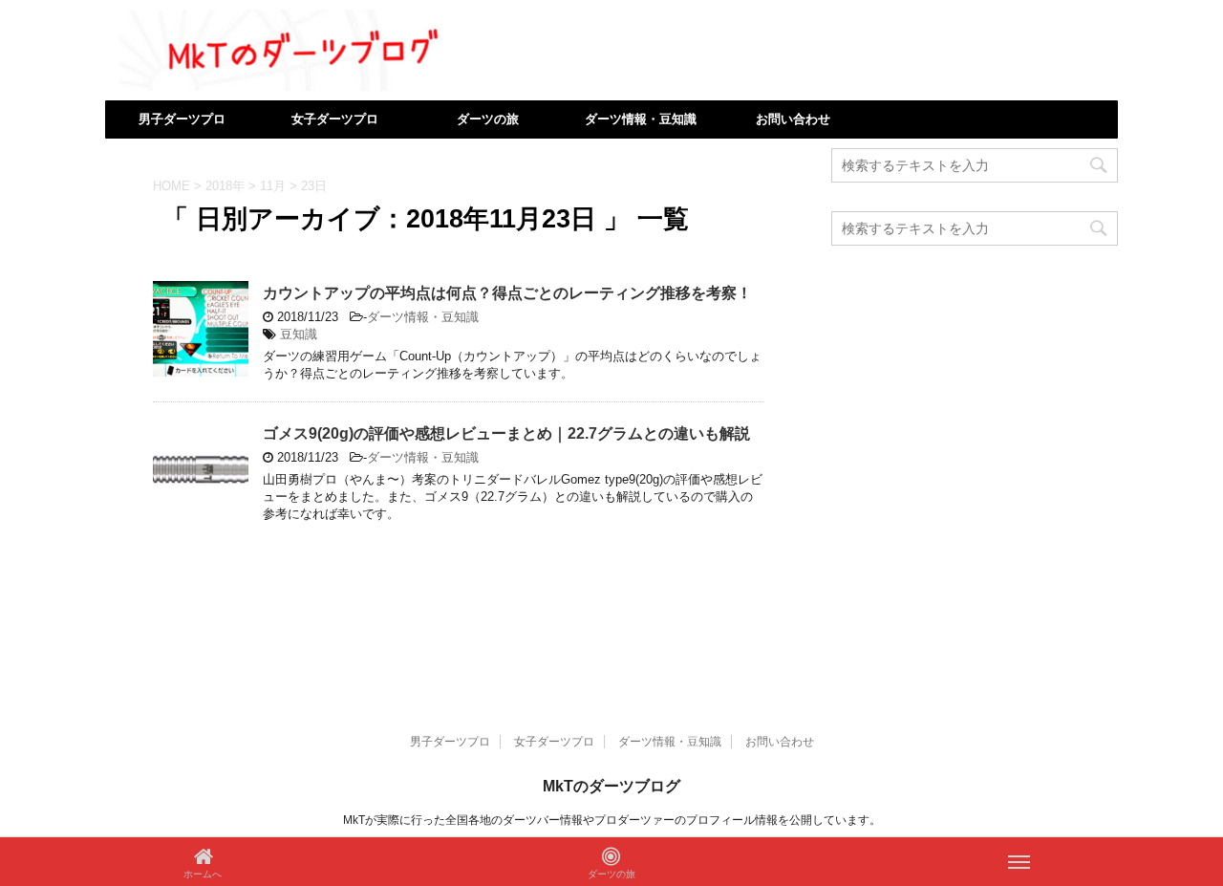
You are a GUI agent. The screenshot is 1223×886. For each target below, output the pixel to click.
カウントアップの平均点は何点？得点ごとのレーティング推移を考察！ (507, 293)
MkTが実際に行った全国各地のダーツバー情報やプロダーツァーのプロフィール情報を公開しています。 (612, 820)
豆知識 (298, 334)
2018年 (225, 186)
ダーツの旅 (488, 119)
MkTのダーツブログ (611, 786)
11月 (273, 186)
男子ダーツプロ (182, 119)
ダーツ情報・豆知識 (641, 119)
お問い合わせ (793, 119)
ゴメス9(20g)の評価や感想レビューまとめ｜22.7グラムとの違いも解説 (506, 433)
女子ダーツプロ (334, 119)
